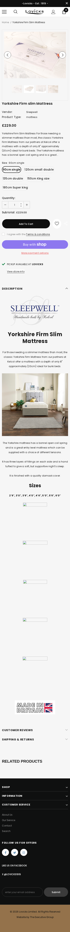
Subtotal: (8, 212)
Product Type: (11, 117)
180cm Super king (15, 187)
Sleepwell (32, 112)
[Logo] (34, 12)
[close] (67, 3)
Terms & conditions (38, 234)
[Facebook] (5, 852)
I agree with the (16, 234)
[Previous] (7, 54)
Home (5, 22)
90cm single (11, 169)
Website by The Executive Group (35, 917)
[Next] (62, 54)
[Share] (64, 224)
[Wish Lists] (56, 224)
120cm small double (39, 169)
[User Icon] (53, 12)
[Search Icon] (16, 12)
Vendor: (7, 112)
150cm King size (38, 178)
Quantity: (8, 198)
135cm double (13, 178)
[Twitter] (14, 852)
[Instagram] (23, 852)
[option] (35, 55)
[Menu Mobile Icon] (4, 12)
